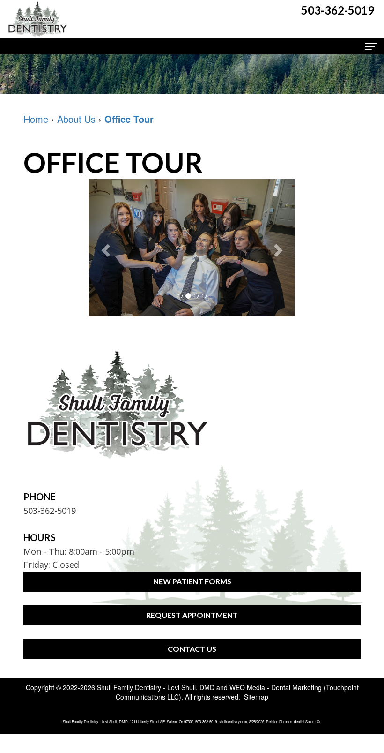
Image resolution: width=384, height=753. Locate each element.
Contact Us (192, 648)
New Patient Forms (192, 581)
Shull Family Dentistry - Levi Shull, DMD (155, 687)
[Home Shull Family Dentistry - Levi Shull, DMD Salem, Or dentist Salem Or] (37, 19)
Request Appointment (192, 614)
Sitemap (256, 696)
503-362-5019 (49, 510)
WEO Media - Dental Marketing (275, 687)
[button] (104, 247)
